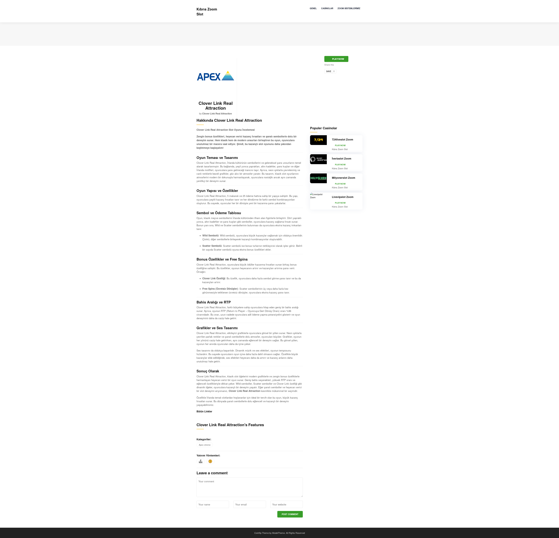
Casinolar (327, 8)
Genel (313, 8)
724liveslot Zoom (342, 139)
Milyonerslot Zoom (343, 178)
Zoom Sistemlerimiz (349, 8)
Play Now (338, 58)
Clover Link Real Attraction (217, 113)
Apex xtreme (204, 444)
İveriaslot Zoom (341, 158)
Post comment (290, 514)
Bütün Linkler (204, 411)
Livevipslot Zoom (342, 197)
